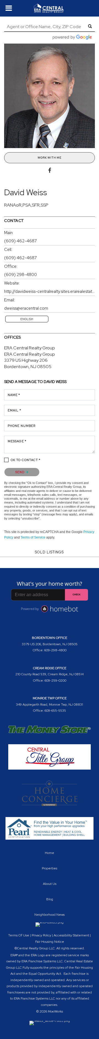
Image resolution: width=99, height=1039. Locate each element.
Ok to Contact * (26, 460)
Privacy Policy (41, 935)
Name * (14, 395)
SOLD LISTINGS (49, 552)
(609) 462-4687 (20, 241)
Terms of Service (33, 537)
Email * (14, 410)
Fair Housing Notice (49, 941)
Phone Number (21, 426)
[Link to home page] (50, 8)
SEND (20, 472)
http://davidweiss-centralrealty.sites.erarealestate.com (49, 291)
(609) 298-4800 (20, 274)
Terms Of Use (18, 935)
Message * (17, 441)
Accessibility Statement (71, 935)
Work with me (49, 157)
